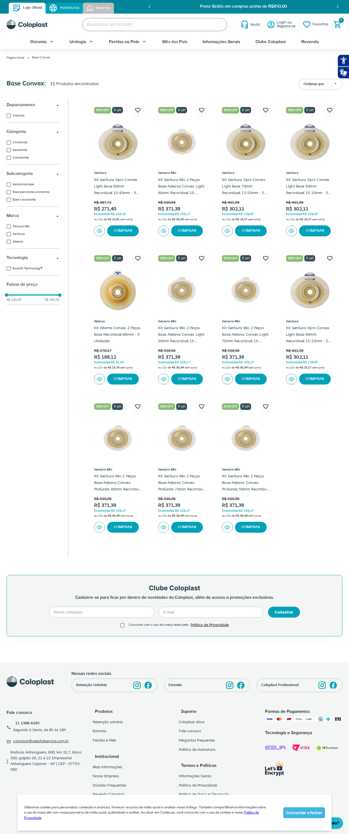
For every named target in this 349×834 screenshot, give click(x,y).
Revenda (103, 8)
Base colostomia (24, 199)
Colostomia (21, 157)
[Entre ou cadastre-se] (281, 24)
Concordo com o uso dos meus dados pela (158, 625)
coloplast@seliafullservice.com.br (41, 741)
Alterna (18, 241)
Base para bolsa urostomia (31, 192)
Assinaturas (69, 8)
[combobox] (154, 24)
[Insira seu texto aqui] (137, 685)
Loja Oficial (32, 8)
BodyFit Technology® (28, 268)
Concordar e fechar (304, 812)
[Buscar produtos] (218, 24)
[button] (33, 105)
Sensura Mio (21, 226)
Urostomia (20, 142)
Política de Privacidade (210, 625)
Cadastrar (284, 612)
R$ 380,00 (52, 300)
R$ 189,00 (14, 300)
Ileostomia (20, 150)
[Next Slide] (337, 6)
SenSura (19, 234)
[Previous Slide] (149, 6)
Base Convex (41, 57)
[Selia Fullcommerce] (275, 748)
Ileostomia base (23, 184)
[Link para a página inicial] (16, 58)
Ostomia (18, 115)
